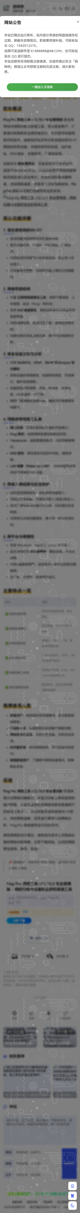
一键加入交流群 (42, 87)
